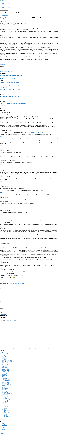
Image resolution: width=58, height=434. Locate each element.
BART (5, 411)
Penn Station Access (6, 388)
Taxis (3, 405)
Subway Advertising (6, 399)
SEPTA (5, 414)
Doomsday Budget (7, 380)
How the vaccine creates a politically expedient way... (11, 78)
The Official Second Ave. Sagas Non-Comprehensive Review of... (13, 103)
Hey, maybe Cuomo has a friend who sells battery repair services (34, 132)
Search (3, 4)
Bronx (3, 357)
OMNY (3, 385)
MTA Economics (5, 379)
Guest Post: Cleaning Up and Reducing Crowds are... (11, 89)
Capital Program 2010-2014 (7, 360)
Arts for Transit (5, 355)
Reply (1, 129)
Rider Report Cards (6, 391)
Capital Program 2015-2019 (7, 361)
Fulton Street (4, 366)
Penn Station (4, 387)
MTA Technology (5, 382)
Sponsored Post (5, 396)
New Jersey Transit (5, 383)
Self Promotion (5, 394)
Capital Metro (6, 412)
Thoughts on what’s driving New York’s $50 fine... (10, 85)
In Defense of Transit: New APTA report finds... (9, 82)
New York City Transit (6, 384)
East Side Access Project (6, 363)
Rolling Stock (5, 392)
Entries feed (4, 424)
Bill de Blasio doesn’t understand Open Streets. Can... (11, 75)
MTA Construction (5, 378)
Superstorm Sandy (5, 404)
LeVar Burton (8, 31)
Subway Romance (5, 403)
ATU (5, 407)
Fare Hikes (4, 365)
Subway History (5, 400)
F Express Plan (5, 364)
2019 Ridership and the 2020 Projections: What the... (11, 92)
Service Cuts (5, 395)
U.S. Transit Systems (6, 410)
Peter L (1, 236)
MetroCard (4, 374)
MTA (3, 376)
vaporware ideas (55, 26)
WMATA (6, 415)
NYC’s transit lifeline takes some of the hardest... (10, 96)
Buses (4, 359)
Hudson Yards (5, 368)
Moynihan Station (5, 375)
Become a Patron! (3, 314)
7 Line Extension (5, 353)
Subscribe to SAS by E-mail (11, 320)
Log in (3, 423)
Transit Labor (5, 406)
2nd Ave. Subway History (6, 3)
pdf (46, 31)
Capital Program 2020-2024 (7, 362)
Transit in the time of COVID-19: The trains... (9, 99)
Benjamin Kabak (2, 64)
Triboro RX (4, 409)
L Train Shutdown (5, 371)
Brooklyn (4, 358)
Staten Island (4, 397)
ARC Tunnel (4, 354)
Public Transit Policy (6, 390)
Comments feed (4, 425)
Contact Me (3, 2)
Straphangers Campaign (6, 398)
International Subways (6, 370)
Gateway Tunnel (5, 367)
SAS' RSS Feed (9, 319)
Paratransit (4, 386)
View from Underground (6, 14)
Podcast (4, 389)
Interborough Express (6, 369)
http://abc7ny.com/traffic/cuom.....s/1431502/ (17, 283)
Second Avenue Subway (7, 393)
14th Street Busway (5, 352)
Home (1, 14)
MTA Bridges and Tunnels (7, 377)
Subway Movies (5, 402)
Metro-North (4, 373)
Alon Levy (1, 222)
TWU (5, 408)
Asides (3, 356)
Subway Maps (5, 401)
